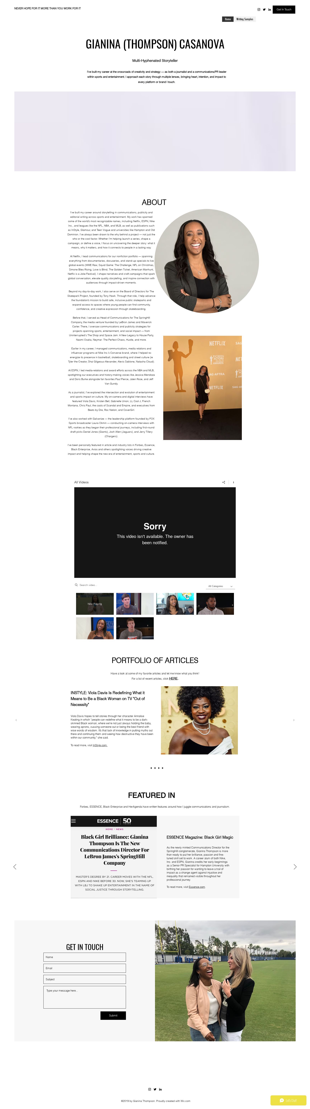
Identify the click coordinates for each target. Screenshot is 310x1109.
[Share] (224, 482)
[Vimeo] (155, 532)
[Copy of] (147, 768)
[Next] (294, 720)
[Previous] (16, 720)
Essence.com (197, 887)
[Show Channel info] (232, 482)
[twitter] (264, 9)
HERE (173, 678)
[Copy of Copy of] (162, 768)
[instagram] (259, 9)
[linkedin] (269, 9)
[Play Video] (135, 604)
